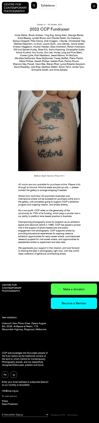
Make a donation (74, 289)
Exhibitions (48, 5)
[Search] (34, 5)
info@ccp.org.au (10, 390)
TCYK (63, 415)
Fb (5, 374)
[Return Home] (15, 8)
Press (5, 401)
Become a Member (74, 303)
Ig (14, 374)
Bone (76, 415)
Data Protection (10, 404)
